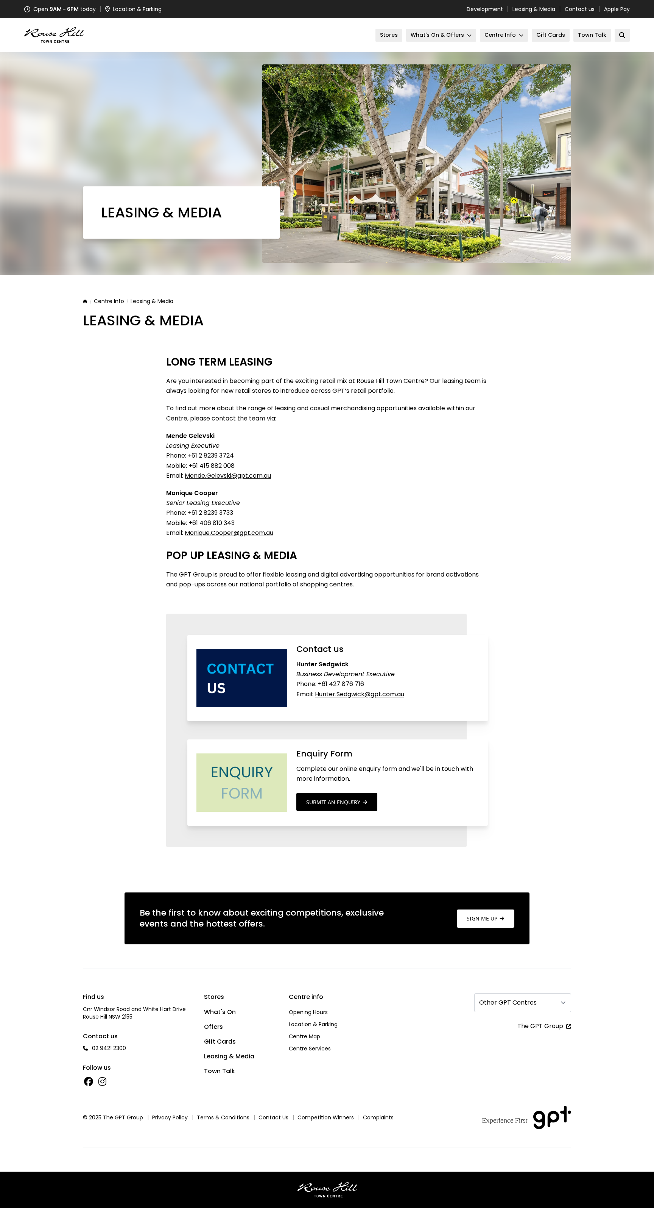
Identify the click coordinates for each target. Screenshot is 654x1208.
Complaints (378, 1117)
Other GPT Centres (508, 1002)
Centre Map (304, 1036)
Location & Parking (313, 1024)
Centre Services (310, 1048)
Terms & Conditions (223, 1117)
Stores (214, 996)
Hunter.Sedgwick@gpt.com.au (359, 694)
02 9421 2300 (109, 1048)
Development (485, 9)
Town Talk (219, 1071)
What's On (220, 1012)
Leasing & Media (533, 9)
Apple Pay (617, 9)
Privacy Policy (170, 1117)
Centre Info (109, 301)
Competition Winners (325, 1117)
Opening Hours (308, 1012)
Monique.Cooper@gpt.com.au (229, 532)
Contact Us (273, 1117)
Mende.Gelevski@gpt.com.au (228, 475)
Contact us (580, 9)
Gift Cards (220, 1041)
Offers (213, 1026)
